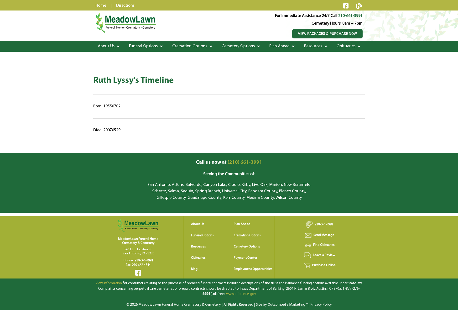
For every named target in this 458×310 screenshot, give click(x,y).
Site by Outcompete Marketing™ (282, 305)
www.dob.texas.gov (241, 294)
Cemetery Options (238, 46)
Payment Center (245, 258)
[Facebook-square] (346, 6)
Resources (313, 46)
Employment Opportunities (253, 269)
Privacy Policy (321, 305)
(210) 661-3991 (229, 162)
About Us (106, 46)
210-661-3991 (350, 16)
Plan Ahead (279, 46)
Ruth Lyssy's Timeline (133, 80)
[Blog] (359, 6)
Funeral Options (143, 46)
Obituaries (346, 46)
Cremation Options (189, 46)
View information (109, 283)
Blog (194, 269)
